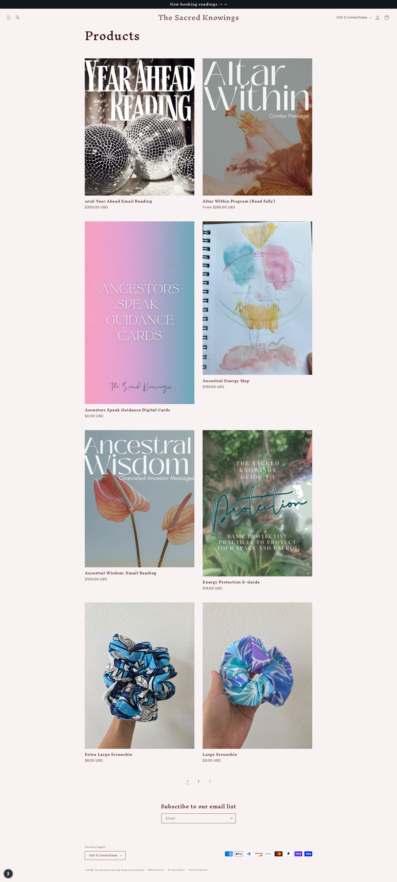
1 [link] (187, 781)
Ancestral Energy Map (226, 381)
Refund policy (156, 869)
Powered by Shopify (133, 870)
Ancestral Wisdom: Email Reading (121, 573)
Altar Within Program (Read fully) (239, 201)
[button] (8, 17)
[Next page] (209, 781)
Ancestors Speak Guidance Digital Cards (127, 410)
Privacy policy (176, 869)
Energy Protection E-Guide (231, 582)
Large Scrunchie (220, 754)
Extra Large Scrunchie (108, 754)
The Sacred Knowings (107, 870)
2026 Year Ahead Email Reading (118, 201)
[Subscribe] (231, 818)
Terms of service (197, 869)
